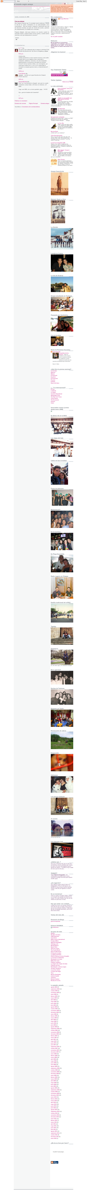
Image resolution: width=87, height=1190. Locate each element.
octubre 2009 (54, 1091)
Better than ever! (55, 960)
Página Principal (33, 103)
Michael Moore (55, 945)
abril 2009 (53, 1080)
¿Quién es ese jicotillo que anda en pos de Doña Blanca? (65, 99)
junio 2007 (53, 1043)
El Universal (54, 375)
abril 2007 (53, 1039)
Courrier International (56, 393)
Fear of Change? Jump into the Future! (65, 89)
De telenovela (61, 108)
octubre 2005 (54, 1008)
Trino (52, 973)
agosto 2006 (54, 1026)
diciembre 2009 (55, 1095)
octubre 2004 (54, 990)
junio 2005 (53, 1003)
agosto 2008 (54, 1066)
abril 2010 (53, 1102)
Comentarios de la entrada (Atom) (31, 106)
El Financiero (54, 378)
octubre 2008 (54, 1070)
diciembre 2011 (55, 1136)
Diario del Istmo (55, 383)
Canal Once (54, 938)
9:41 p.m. (21, 53)
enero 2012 (53, 1138)
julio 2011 (53, 1129)
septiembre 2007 (55, 1046)
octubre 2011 (54, 1134)
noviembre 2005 (55, 1010)
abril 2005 (53, 999)
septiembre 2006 (55, 1028)
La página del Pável (56, 954)
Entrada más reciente (20, 103)
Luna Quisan (22, 73)
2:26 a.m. (21, 79)
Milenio (53, 374)
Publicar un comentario (21, 100)
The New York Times (56, 397)
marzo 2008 (54, 1057)
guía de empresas (55, 921)
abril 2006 (53, 1019)
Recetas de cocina (55, 980)
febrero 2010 (54, 1098)
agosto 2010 (54, 1109)
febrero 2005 (54, 996)
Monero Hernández (56, 974)
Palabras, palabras (56, 962)
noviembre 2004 (55, 992)
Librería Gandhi (55, 976)
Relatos (53, 933)
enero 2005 (53, 994)
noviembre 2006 (55, 1032)
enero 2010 (53, 1097)
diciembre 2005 (55, 1012)
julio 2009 (53, 1086)
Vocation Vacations (56, 968)
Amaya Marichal (23, 81)
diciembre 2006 (55, 1034)
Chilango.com (54, 944)
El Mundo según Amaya (23, 4)
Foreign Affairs (55, 941)
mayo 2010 (53, 1104)
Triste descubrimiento (56, 135)
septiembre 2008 (55, 1068)
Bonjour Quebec (55, 979)
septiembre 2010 (55, 1111)
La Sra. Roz (61, 123)
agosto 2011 (54, 1131)
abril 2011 (53, 1124)
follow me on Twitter (68, 81)
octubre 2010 (54, 1113)
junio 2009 (53, 1084)
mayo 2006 (53, 1021)
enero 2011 (53, 1118)
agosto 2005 (54, 1007)
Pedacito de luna (55, 965)
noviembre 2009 (55, 1093)
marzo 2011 (54, 1122)
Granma (53, 401)
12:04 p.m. (21, 71)
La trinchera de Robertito (57, 957)
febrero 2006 (54, 1016)
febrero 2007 (54, 1035)
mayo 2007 (53, 1041)
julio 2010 (53, 1107)
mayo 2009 (53, 1082)
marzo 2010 (54, 1100)
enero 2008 (53, 1053)
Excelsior (53, 377)
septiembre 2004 (55, 989)
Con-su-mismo (19, 21)
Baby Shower (61, 159)
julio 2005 (53, 1005)
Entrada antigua (45, 103)
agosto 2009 (54, 1088)
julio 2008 (53, 1064)
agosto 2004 (54, 987)
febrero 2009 (54, 1077)
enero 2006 (53, 1014)
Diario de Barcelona (56, 951)
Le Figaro (53, 392)
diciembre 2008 (55, 1073)
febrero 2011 (54, 1120)
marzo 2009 (54, 1079)
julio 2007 (53, 1044)
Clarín (52, 403)
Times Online (54, 398)
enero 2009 (53, 1075)
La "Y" (20, 48)
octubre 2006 (54, 1030)
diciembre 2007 (55, 1052)
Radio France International (58, 939)
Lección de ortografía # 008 (58, 142)
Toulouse (53, 977)
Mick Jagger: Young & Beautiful (63, 150)
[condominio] (55, 927)
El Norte (53, 381)
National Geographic (56, 942)
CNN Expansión (55, 936)
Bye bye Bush (54, 131)
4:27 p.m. (21, 98)
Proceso (53, 380)
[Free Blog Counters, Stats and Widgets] (51, 411)
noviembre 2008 (55, 1071)
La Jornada (54, 371)
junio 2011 (53, 1127)
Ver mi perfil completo (57, 36)
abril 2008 (53, 1059)
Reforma (53, 372)
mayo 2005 (53, 1001)
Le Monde (53, 390)
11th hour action (55, 948)
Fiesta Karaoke (56, 351)
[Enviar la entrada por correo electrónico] (16, 39)
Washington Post (55, 395)
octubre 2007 (54, 1048)
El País (53, 389)
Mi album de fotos (55, 934)
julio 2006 (53, 1025)
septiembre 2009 (55, 1089)
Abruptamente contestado (57, 117)
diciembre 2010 (55, 1116)
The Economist (55, 400)
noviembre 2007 (55, 1050)
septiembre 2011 (55, 1133)
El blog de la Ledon (56, 953)
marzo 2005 (54, 998)
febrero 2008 (54, 1055)
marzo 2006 (54, 1017)
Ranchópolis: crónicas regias (58, 966)
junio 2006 (53, 1023)
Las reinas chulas (55, 970)
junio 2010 (53, 1106)
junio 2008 (53, 1062)
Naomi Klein (54, 947)
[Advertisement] (56, 1175)
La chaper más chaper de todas (59, 963)
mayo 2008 (53, 1061)
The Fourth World (55, 950)
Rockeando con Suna (56, 959)
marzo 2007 (54, 1037)
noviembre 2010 (55, 1115)
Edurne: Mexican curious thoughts (60, 956)
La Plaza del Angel (56, 971)
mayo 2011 (53, 1126)
